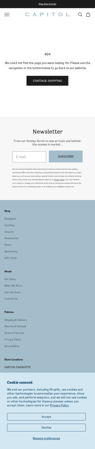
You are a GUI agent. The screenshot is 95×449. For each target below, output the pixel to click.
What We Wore (13, 285)
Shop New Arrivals (47, 4)
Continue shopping (47, 80)
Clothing (9, 225)
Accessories (11, 238)
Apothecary (11, 251)
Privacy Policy (59, 405)
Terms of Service (14, 332)
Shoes (7, 244)
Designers (10, 218)
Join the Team (12, 292)
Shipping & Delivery (15, 320)
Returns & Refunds (15, 326)
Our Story (10, 279)
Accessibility (11, 346)
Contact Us (11, 298)
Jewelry (9, 231)
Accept (46, 416)
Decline (46, 427)
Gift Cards (10, 258)
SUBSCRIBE (66, 156)
